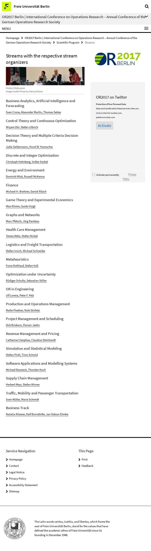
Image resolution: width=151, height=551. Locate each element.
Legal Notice (16, 472)
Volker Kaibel (40, 162)
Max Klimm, (13, 206)
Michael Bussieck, (17, 370)
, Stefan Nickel (29, 236)
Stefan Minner (31, 384)
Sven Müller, (13, 399)
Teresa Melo (13, 236)
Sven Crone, (13, 112)
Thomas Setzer (52, 112)
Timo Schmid (30, 355)
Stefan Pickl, (14, 355)
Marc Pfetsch (13, 221)
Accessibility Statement (23, 485)
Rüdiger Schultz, (16, 280)
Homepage (12, 38)
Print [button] (84, 459)
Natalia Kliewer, (16, 414)
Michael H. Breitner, (18, 191)
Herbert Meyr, (14, 384)
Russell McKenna (34, 176)
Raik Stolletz (32, 310)
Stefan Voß (31, 265)
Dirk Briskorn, (14, 325)
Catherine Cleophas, (18, 340)
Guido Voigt (28, 206)
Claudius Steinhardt (43, 340)
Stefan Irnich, (14, 251)
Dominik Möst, (15, 176)
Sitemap (14, 491)
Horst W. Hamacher (41, 147)
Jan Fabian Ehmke (57, 414)
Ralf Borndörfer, (36, 414)
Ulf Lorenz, (12, 295)
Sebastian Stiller (37, 280)
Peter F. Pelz (26, 295)
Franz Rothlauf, (15, 265)
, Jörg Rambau (30, 221)
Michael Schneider (34, 251)
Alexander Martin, (32, 112)
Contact (14, 466)
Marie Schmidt (30, 399)
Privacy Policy (17, 478)
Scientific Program (68, 42)
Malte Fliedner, (15, 310)
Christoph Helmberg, (19, 162)
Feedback (87, 466)
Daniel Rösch (38, 191)
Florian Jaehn (31, 325)
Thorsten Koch (37, 370)
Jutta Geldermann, (17, 147)
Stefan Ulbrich (29, 127)
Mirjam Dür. (13, 127)
